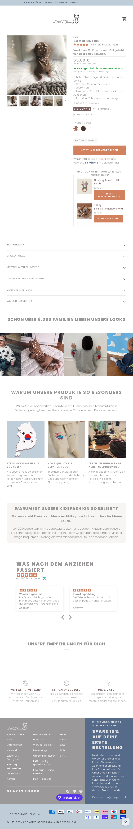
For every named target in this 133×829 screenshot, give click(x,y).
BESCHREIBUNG (15, 244)
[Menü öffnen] (12, 19)
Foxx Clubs (104, 159)
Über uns (38, 739)
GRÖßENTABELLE (16, 256)
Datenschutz (14, 745)
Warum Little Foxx (43, 745)
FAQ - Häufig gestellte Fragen (42, 763)
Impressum (13, 773)
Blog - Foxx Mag (42, 779)
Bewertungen (41, 750)
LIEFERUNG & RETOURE (19, 289)
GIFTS (63, 755)
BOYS (62, 745)
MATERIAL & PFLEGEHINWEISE (23, 267)
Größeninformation (44, 755)
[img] (68, 575)
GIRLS (63, 739)
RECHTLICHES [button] (15, 734)
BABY (62, 750)
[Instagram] (81, 791)
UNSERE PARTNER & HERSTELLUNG (25, 278)
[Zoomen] (36, 65)
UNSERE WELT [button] (41, 734)
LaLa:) (77, 37)
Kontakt (11, 779)
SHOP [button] (63, 734)
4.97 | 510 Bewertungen (104, 44)
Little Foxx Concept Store (27, 822)
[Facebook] (67, 791)
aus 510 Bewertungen (28, 578)
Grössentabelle (85, 140)
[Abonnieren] (123, 797)
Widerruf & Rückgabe (13, 757)
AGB (9, 739)
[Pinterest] (74, 791)
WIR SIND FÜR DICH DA (19, 301)
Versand (12, 750)
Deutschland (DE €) (23, 814)
